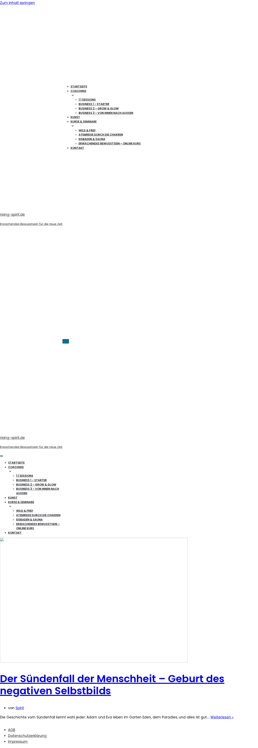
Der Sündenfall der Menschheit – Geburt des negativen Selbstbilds (112, 685)
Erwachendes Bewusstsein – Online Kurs (110, 143)
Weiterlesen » (222, 717)
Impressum (18, 741)
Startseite (79, 87)
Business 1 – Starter (94, 104)
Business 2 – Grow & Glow (99, 108)
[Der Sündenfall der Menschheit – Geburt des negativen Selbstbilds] (93, 661)
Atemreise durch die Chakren (101, 135)
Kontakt (77, 148)
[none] (39, 471)
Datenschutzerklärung (27, 735)
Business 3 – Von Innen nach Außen (106, 113)
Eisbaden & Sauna (92, 139)
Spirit (20, 708)
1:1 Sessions (87, 100)
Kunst (75, 117)
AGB (11, 729)
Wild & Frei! (87, 130)
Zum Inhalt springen (17, 2)
